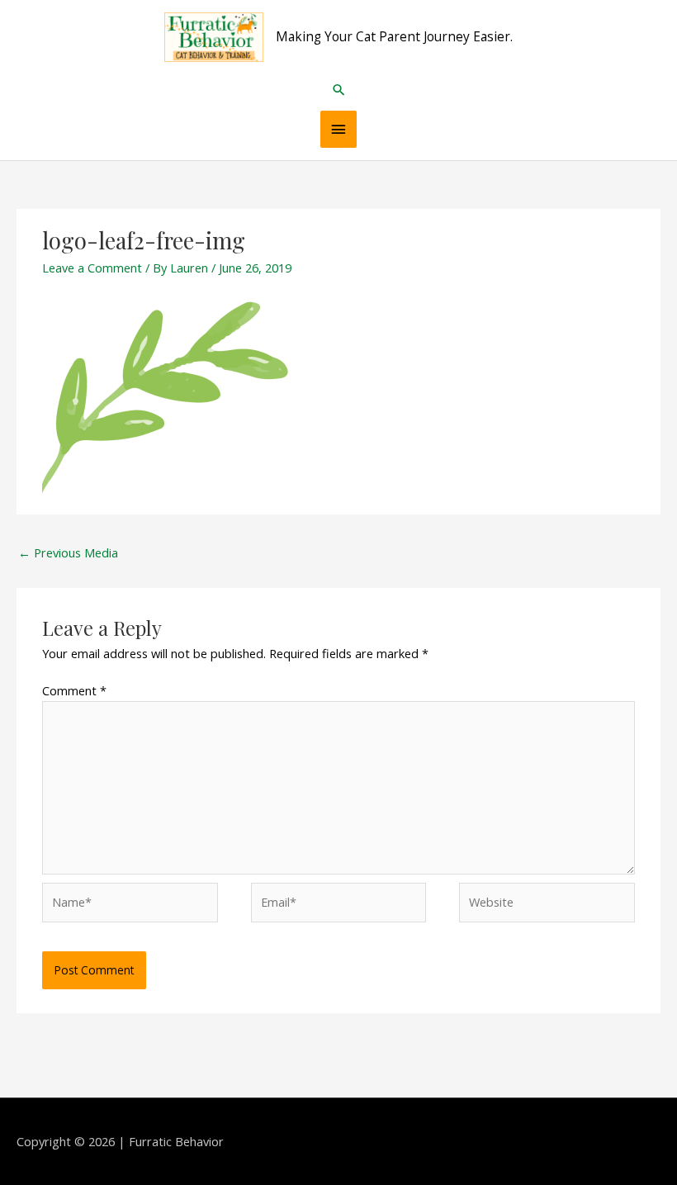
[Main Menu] (338, 130)
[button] (339, 89)
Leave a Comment (92, 267)
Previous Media (68, 552)
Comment (74, 690)
